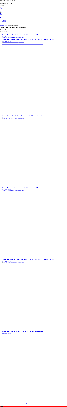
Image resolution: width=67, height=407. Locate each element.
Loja (3, 25)
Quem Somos (4, 23)
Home (3, 18)
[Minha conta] (0, 11)
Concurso (5, 25)
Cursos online (4, 20)
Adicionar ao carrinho (7, 36)
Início (1, 25)
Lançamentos (4, 21)
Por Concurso (4, 19)
